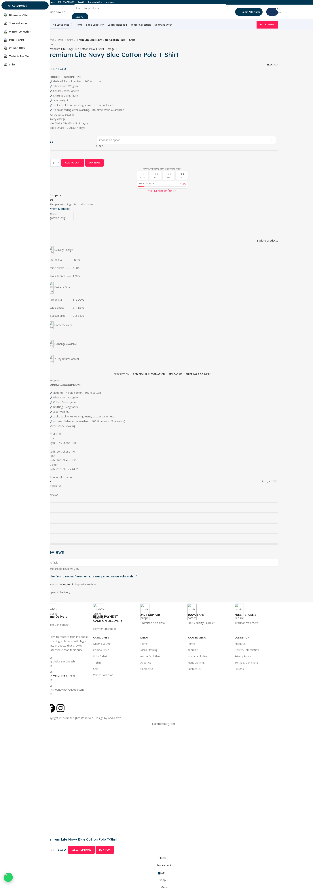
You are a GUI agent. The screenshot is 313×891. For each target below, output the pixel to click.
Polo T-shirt (65, 40)
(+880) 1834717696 (63, 675)
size (50, 141)
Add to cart (73, 162)
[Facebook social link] (56, 199)
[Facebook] (50, 708)
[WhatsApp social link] (65, 199)
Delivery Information (247, 650)
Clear (99, 146)
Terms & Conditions (246, 662)
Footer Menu (196, 637)
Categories (101, 637)
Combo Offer (101, 650)
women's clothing (150, 656)
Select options (81, 849)
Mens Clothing (148, 650)
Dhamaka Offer (102, 643)
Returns (239, 668)
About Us (145, 662)
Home (144, 643)
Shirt (95, 668)
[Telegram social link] (69, 199)
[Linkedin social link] (61, 199)
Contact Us (146, 668)
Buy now (94, 162)
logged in (68, 584)
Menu (144, 637)
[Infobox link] (68, 615)
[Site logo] (55, 11)
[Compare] (119, 849)
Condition (242, 637)
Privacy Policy (243, 656)
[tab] (121, 374)
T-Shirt (97, 662)
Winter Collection (103, 675)
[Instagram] (60, 708)
